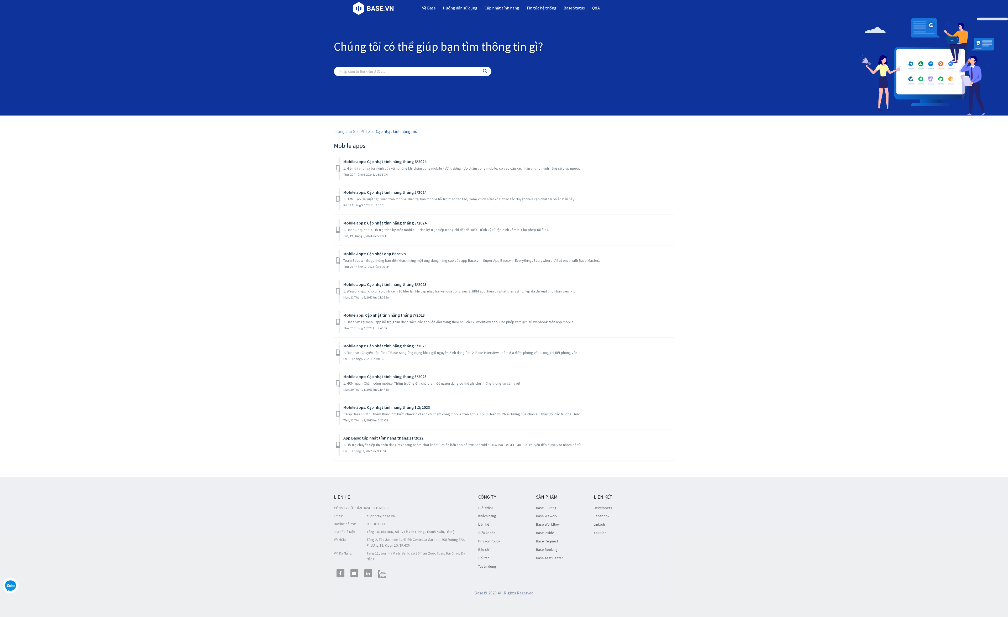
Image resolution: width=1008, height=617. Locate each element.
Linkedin (600, 524)
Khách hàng (487, 516)
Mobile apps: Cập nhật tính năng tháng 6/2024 (385, 161)
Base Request (547, 541)
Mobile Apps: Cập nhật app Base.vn (374, 253)
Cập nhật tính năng (502, 8)
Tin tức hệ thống (541, 8)
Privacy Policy (489, 541)
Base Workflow (548, 524)
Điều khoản (486, 532)
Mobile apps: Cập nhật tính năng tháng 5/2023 (385, 345)
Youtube (600, 532)
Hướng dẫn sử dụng (460, 8)
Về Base (429, 8)
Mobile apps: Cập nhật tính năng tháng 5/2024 (385, 192)
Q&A (596, 8)
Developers (603, 507)
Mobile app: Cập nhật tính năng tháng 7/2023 (384, 315)
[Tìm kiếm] (485, 71)
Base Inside (545, 532)
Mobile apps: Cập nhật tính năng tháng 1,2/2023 (386, 407)
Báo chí (484, 549)
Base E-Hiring (546, 507)
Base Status (574, 8)
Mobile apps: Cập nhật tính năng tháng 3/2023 (385, 376)
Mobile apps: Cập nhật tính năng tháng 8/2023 (385, 284)
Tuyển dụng (487, 566)
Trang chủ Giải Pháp (352, 131)
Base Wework (547, 516)
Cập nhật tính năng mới (397, 131)
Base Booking (547, 549)
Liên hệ (483, 524)
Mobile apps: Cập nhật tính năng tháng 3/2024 (385, 223)
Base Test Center (549, 558)
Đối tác (483, 558)
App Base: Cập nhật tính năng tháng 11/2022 (383, 438)
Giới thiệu (485, 507)
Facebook (602, 516)
